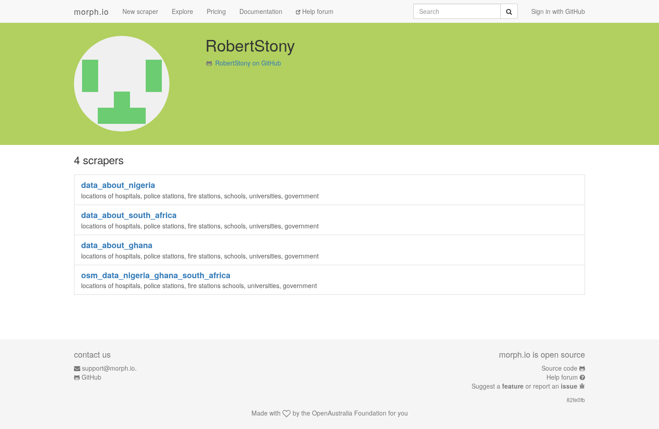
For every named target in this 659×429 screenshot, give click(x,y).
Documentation (260, 11)
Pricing (216, 11)
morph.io (91, 11)
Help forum (317, 11)
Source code (559, 367)
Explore (182, 11)
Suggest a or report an (524, 385)
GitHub (91, 376)
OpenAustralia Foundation (349, 412)
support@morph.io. (109, 367)
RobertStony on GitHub (248, 62)
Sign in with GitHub (558, 11)
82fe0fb (576, 399)
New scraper (140, 11)
